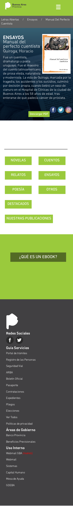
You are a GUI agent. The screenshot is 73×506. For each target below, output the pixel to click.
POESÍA (18, 190)
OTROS (51, 190)
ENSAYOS (51, 175)
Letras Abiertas (10, 19)
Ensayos (32, 19)
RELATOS (18, 175)
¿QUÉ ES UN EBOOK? (38, 257)
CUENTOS (52, 160)
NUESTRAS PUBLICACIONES (28, 219)
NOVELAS (18, 160)
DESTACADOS (18, 204)
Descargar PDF (39, 114)
